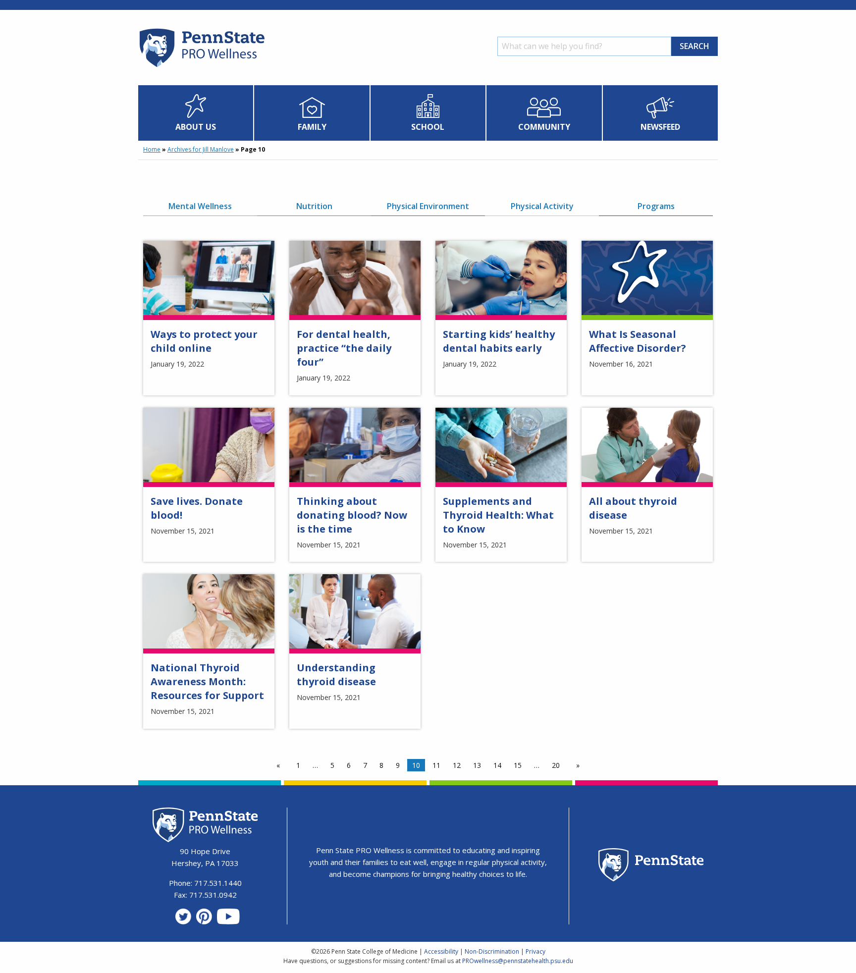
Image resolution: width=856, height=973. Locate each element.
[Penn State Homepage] (651, 866)
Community (544, 126)
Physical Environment (428, 206)
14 (497, 765)
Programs (656, 206)
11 (436, 765)
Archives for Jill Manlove (200, 149)
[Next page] (576, 765)
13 (477, 765)
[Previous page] (280, 765)
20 (556, 765)
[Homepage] (201, 66)
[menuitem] (196, 113)
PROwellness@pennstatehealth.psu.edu (517, 961)
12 (457, 765)
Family (312, 126)
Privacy (535, 951)
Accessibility (441, 951)
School (427, 126)
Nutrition (314, 206)
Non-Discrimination (492, 951)
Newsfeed (660, 126)
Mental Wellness (200, 206)
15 (518, 765)
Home (151, 149)
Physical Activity (542, 206)
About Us (195, 126)
